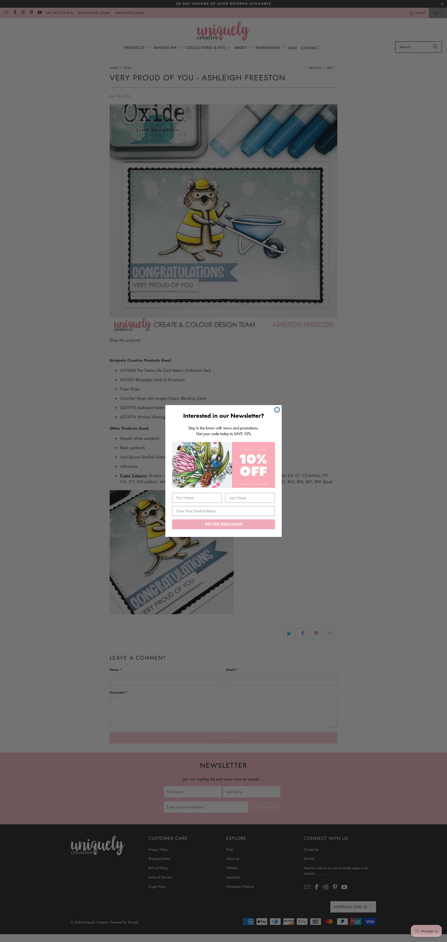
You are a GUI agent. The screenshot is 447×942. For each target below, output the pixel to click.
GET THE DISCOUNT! (223, 524)
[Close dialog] (277, 409)
